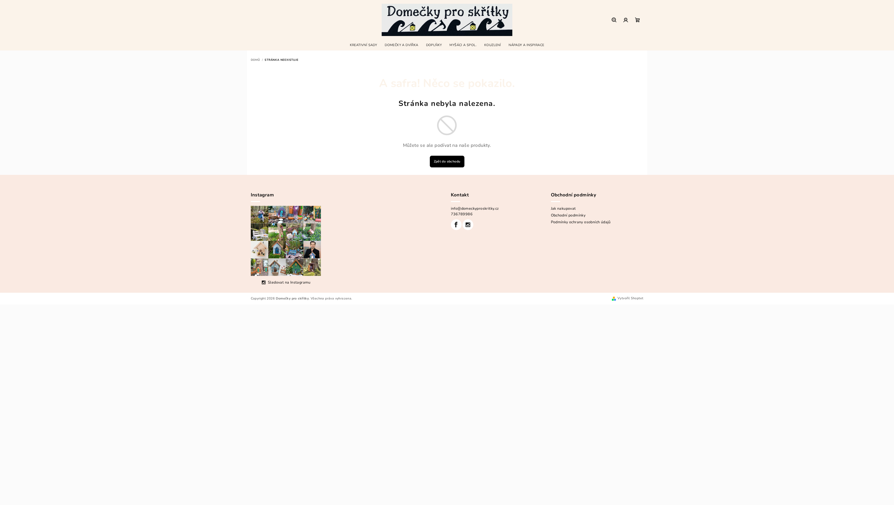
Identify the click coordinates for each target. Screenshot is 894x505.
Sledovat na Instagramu (289, 282)
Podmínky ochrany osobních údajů (581, 222)
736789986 (462, 214)
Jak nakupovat (563, 208)
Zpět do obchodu (447, 161)
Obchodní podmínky (568, 215)
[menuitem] (363, 45)
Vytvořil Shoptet (630, 298)
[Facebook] (456, 224)
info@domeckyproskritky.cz (475, 208)
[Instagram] (468, 224)
